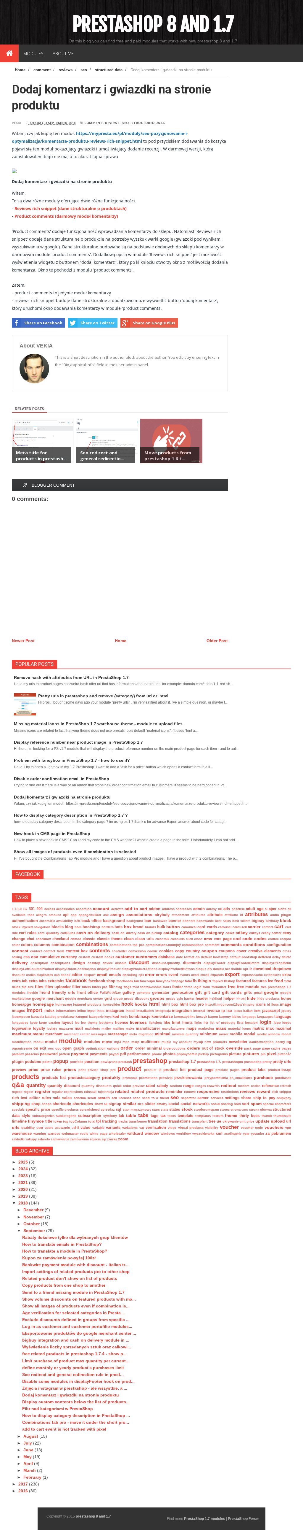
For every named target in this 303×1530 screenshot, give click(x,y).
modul (38, 1042)
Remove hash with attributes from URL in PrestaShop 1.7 (71, 677)
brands (150, 927)
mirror (223, 1034)
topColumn (78, 1121)
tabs (143, 1115)
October (32, 1223)
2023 (23, 1175)
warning (39, 1133)
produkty (111, 1077)
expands (217, 975)
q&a (18, 1084)
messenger (118, 1034)
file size (28, 987)
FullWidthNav (110, 992)
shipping (21, 1103)
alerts (282, 909)
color (16, 945)
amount (55, 915)
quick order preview (129, 1086)
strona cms (239, 1109)
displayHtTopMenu (276, 963)
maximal (283, 1028)
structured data (148, 122)
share (246, 1098)
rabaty (162, 1086)
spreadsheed (90, 1109)
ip (223, 1011)
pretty (267, 1062)
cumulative (50, 957)
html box (170, 1004)
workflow (183, 1133)
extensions (272, 975)
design (78, 963)
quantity (36, 1085)
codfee (273, 939)
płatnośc (284, 1054)
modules (92, 1042)
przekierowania (188, 1078)
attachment (180, 915)
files (39, 986)
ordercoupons (174, 1048)
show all (101, 1104)
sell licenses (121, 1098)
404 (39, 909)
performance (138, 1054)
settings (232, 1098)
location (251, 1022)
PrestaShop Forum (244, 1519)
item (257, 1010)
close (198, 939)
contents (99, 950)
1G (25, 909)
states (174, 1109)
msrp (135, 1042)
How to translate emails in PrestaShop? (62, 1244)
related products (147, 1091)
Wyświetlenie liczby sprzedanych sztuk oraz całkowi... (76, 1347)
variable (98, 1127)
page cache (271, 1048)
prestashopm (232, 1062)
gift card (212, 993)
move (107, 1042)
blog (69, 927)
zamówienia (79, 1139)
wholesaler (117, 1133)
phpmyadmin (187, 1054)
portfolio (76, 1062)
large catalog (49, 1022)
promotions (148, 1078)
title (48, 1121)
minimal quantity (185, 1034)
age (260, 909)
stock (187, 1109)
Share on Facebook (43, 323)
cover (241, 951)
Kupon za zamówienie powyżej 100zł (59, 1258)
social (173, 1104)
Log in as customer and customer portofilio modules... (77, 1326)
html (154, 1004)
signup (115, 1104)
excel (195, 975)
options (113, 1048)
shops (46, 1104)
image (285, 1004)
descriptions (60, 963)
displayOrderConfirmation (75, 969)
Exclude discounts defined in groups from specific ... (76, 1319)
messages (99, 1034)
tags (154, 1116)
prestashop (150, 1060)
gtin (180, 998)
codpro (285, 939)
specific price (37, 1109)
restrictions (230, 1091)
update (262, 1121)
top (65, 1121)
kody (124, 1016)
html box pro (192, 1004)
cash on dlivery (124, 933)
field (287, 981)
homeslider (111, 1004)
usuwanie (62, 1127)
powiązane (109, 1062)
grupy (170, 998)
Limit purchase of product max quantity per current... (75, 1360)
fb (195, 980)
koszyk (201, 1016)
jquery (286, 1010)
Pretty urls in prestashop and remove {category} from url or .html (103, 695)
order (126, 1048)
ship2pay (284, 1098)
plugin (18, 1062)
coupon (209, 950)
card (201, 927)
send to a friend (155, 1098)
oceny (280, 1042)
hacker (189, 998)
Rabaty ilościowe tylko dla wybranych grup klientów (75, 1237)
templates (203, 1116)
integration (182, 1011)
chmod (75, 939)
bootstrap (91, 927)
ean (57, 975)
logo (277, 1022)
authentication (25, 921)
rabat (150, 1086)
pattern (64, 1054)
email (102, 974)
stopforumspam (206, 1109)
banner (174, 921)
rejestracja (106, 1091)
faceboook (125, 981)
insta (100, 1010)
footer (177, 987)
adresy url (214, 909)
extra (286, 975)
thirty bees (249, 1116)
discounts (192, 963)
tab (121, 1116)
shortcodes (82, 1104)
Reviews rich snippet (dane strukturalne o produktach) (70, 208)
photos (169, 1054)
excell (204, 975)
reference (270, 1086)
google (271, 992)
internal (199, 1010)
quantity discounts (96, 1086)
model (286, 1034)
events (185, 975)
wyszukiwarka (203, 1133)
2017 (23, 1484)
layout (67, 1022)
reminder (174, 1092)
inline (81, 1010)
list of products (222, 1022)
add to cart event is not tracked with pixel (64, 1429)
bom (78, 927)
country (193, 951)
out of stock (213, 1048)
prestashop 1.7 (182, 1062)
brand (138, 927)
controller (119, 951)
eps (141, 975)
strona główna (260, 1109)
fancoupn (147, 981)
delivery (20, 962)
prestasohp (253, 1062)
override (234, 1048)
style (26, 1116)
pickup (203, 1054)
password (49, 1054)
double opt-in (241, 969)
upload (278, 1121)
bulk (161, 927)
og (288, 1042)
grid (108, 998)
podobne (33, 1062)
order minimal (148, 1048)
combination (63, 945)
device (108, 963)
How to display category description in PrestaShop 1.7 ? (71, 815)
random (176, 1086)
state (164, 1109)
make (130, 1028)
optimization (96, 1048)
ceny (287, 933)
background (114, 921)
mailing (118, 1028)
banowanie (205, 921)
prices (70, 1069)
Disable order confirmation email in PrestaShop (61, 778)
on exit (39, 1048)
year (246, 1133)
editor (77, 975)
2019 (23, 1196)
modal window (268, 1034)
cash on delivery (93, 932)
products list (54, 1078)
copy (179, 951)
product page (200, 1070)
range (188, 1086)
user (39, 1127)
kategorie (96, 1016)
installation (145, 1010)
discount (139, 962)
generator (161, 993)
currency (69, 957)
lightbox (155, 1022)
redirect (228, 1085)
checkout (60, 939)
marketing (206, 1028)
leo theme (89, 1022)
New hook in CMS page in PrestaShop (52, 833)
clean (129, 939)
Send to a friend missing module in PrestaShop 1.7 (73, 1292)
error (149, 974)
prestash (125, 1062)
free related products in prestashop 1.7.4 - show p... (74, 1353)
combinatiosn (193, 945)
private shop (98, 1070)
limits (187, 1022)
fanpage (177, 981)
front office (87, 993)
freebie (32, 992)
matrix (258, 1028)
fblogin (204, 981)
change (18, 939)
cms (208, 938)
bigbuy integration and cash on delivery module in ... (75, 1340)
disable (120, 963)
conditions (254, 944)
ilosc (275, 1004)
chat (30, 939)
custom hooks (102, 957)
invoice (213, 1011)
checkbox (43, 939)
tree (212, 1121)
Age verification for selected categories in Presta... (73, 1312)
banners (189, 921)
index (49, 1011)
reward (263, 1091)
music (166, 1042)
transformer (138, 1121)
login (265, 1022)
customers (146, 956)
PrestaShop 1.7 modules (204, 1519)
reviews (112, 122)
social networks (194, 1104)
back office (91, 921)
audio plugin (280, 915)
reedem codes (249, 1086)
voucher (229, 1127)
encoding (130, 975)
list (206, 1022)
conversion (137, 951)
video (172, 1127)
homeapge (21, 1004)
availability (64, 921)
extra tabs (37, 981)
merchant (53, 1034)
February (33, 1477)
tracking (109, 1121)
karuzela (37, 1016)
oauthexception (261, 1042)
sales (67, 1098)
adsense (238, 909)
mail (79, 1028)
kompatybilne (184, 1016)
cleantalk (162, 939)
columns (42, 945)
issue (238, 1010)
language (282, 1017)
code (247, 938)
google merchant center (84, 998)
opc (58, 1048)
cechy (265, 933)
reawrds (213, 1086)
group (118, 998)
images (18, 1011)
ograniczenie (22, 1048)
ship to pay (264, 1098)
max (270, 1028)
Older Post (217, 640)
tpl (98, 1121)
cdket (229, 933)
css (26, 957)
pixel (271, 1053)
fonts (167, 987)
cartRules (67, 933)
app (74, 915)
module (70, 1041)
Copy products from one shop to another (63, 1285)
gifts (248, 993)
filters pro (99, 987)
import (34, 1010)
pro (113, 1070)
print (82, 1070)
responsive (208, 1091)
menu (38, 1033)
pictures (251, 1053)
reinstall (90, 1091)
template (185, 1116)
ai (266, 909)
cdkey (242, 932)
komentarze (162, 1017)
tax (163, 1116)
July (28, 1443)
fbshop (229, 981)
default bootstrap (214, 957)
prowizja (166, 1078)
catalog (170, 932)
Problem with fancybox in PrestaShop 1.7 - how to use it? (72, 760)
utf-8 (75, 1127)
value (85, 1128)
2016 (23, 1490)
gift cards (232, 992)
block (285, 920)
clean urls (144, 939)
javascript (271, 1011)
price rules (51, 1070)
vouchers (274, 1127)
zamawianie (60, 1139)
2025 (23, 1162)
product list (174, 1070)
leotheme (106, 1022)
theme (231, 1115)
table (131, 1115)
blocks (57, 927)
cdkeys (254, 933)
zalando (44, 1139)
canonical (188, 927)
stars (156, 1109)
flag (119, 987)
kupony (225, 1016)
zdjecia (95, 1139)
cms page (223, 939)
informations (66, 1010)
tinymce (36, 1121)
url (288, 1121)
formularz (219, 987)
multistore (150, 1042)
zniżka (112, 1139)
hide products (268, 998)
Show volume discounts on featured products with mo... (79, 1299)
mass (221, 1028)
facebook (76, 980)
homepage (43, 1004)
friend (44, 993)
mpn (126, 1042)
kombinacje (139, 1017)
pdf (123, 1054)
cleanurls (177, 939)
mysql (198, 1042)
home (286, 998)
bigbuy (258, 921)
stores (225, 1109)
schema (80, 1098)
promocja (130, 1078)
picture (235, 1054)
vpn (288, 1127)
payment (79, 1053)
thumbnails (282, 1116)
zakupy (31, 1139)
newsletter (238, 1042)
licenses (138, 1022)
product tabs (253, 1070)
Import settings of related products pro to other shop (76, 1271)
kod (115, 1017)
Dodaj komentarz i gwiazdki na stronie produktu (62, 797)
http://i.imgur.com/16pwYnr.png (229, 1004)
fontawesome (151, 987)
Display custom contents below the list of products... (76, 1401)
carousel (224, 927)
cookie (152, 951)
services (217, 1098)
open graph (73, 1048)
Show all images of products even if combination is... (76, 1306)
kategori (81, 1016)
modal (249, 1034)
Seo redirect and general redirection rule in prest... (73, 1374)
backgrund (134, 921)
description (39, 963)
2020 (23, 1189)
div (209, 969)
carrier (254, 926)
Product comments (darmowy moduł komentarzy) (66, 216)
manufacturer (148, 1028)
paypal (114, 1054)
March (30, 1470)
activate (117, 909)
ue (219, 1121)
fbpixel (217, 981)
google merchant (47, 998)
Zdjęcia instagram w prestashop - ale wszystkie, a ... (74, 1388)
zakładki (18, 1139)
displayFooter (214, 963)
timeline (19, 1121)
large (34, 1022)
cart (278, 926)
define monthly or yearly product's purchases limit (73, 1367)
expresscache (252, 975)
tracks (123, 1121)
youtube (257, 1133)
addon (154, 909)
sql (118, 1109)
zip (103, 1139)
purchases (283, 1078)
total (91, 1121)
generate (143, 992)
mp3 (117, 1042)
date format (185, 957)
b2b (77, 921)
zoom (123, 1139)
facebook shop (101, 981)
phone (157, 1054)
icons (261, 1004)
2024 (23, 1168)
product (129, 1068)
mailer (106, 1028)
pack (248, 1048)
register (42, 1091)
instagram (115, 1011)
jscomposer (21, 1016)
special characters (277, 1104)
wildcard (135, 1133)
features (259, 981)
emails (115, 975)
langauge (249, 1016)
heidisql (215, 998)
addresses (184, 909)
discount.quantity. (166, 963)
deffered (264, 957)
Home (120, 640)
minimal (162, 1033)
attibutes (198, 915)
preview (19, 1070)
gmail (258, 992)
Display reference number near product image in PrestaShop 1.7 (78, 742)
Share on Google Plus (154, 323)
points (47, 1062)
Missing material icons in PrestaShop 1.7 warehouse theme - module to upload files (98, 723)
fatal (188, 981)
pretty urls (282, 1062)
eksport (90, 975)
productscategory (84, 1078)
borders (107, 927)
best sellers (241, 921)
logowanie (21, 1028)
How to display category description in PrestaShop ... (76, 1415)
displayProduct (109, 969)
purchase (263, 1077)
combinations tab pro (127, 945)
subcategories (43, 1116)
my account (182, 1042)
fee (270, 981)
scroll (91, 1098)
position (91, 1062)
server (203, 1098)
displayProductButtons (176, 969)
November (34, 1217)
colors (27, 945)
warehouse (22, 1133)
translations (180, 1121)
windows (168, 1133)
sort (245, 1104)
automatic (47, 921)
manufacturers (173, 1028)
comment (93, 122)
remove (190, 1091)
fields (16, 987)
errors (161, 975)
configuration (279, 945)
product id (153, 1070)
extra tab (20, 981)
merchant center (77, 1034)
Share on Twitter (97, 323)
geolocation (182, 993)
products (25, 1076)
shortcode (62, 1104)
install (130, 1010)
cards (212, 927)
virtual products (191, 1127)
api (66, 915)
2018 (23, 1203)
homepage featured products (78, 1004)
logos (286, 1022)
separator (188, 1098)
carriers (267, 927)
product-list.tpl (279, 1070)
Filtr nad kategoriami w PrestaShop (57, 1408)
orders (193, 1048)
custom (84, 957)
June (29, 1450)
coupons (227, 951)
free (232, 986)
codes (260, 938)
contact (36, 951)
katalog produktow (60, 1016)
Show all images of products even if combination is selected (75, 851)
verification (156, 1128)
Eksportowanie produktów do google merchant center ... (79, 1333)
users (49, 1127)
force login (193, 987)
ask (106, 915)
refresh (285, 1086)
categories (192, 932)
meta (133, 1034)
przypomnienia (216, 1078)
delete (286, 957)
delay (276, 957)
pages (286, 1048)
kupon (213, 1016)
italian (248, 1010)
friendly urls (63, 993)
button (173, 926)
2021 (23, 1182)
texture (217, 1116)
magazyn (66, 1028)
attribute (215, 915)
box (128, 926)
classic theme (109, 939)
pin (263, 1054)
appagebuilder (90, 915)
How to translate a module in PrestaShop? (64, 1251)
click (189, 939)
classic (89, 939)
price (33, 1069)
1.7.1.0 (17, 909)
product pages (227, 1070)
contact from (53, 951)
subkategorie (66, 1116)
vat (141, 1127)
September (34, 1230)
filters (86, 987)
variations (130, 1127)
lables (236, 1016)
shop (36, 1104)
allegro (41, 915)
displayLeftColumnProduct (33, 969)
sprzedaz (108, 1109)
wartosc (54, 1133)
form (206, 987)
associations (139, 914)
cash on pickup (150, 933)
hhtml (241, 998)
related (122, 1091)
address (168, 909)
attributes (256, 914)
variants (113, 1128)
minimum (208, 1034)
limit (176, 1022)
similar (129, 1103)
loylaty (52, 1028)
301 (32, 909)
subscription (89, 1116)
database (166, 957)
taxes (171, 1116)
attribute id (234, 915)
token (57, 1121)
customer (124, 956)
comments (231, 944)
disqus (201, 969)
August (31, 1436)
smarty (162, 1104)
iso (229, 1011)
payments (98, 1054)
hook (127, 1004)
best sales (223, 921)
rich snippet (281, 1091)
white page (98, 1133)
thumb (267, 1116)
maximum (21, 1033)
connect (20, 950)
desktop (94, 963)
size (140, 1104)
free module (248, 987)
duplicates (45, 975)
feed (278, 980)
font (136, 987)
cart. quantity (48, 933)
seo (125, 122)
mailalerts (92, 1028)
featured (243, 981)
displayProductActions (139, 969)
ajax (272, 909)
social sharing (222, 1104)
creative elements (264, 951)
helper (229, 998)
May (28, 1456)
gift (198, 992)
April (28, 1463)
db (198, 957)
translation (157, 1121)
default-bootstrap (243, 957)
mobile (236, 1034)
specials (18, 1109)
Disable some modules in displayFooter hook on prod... (78, 1381)
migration (146, 1034)
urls (16, 1127)
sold (237, 1104)
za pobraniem (278, 1133)
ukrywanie (230, 1121)
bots (119, 927)
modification (22, 1042)
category (215, 932)
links (198, 1022)
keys (108, 1016)
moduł (51, 1042)
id (268, 1004)
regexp (17, 1091)
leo (77, 1022)
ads (226, 909)
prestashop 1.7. (209, 1062)
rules (46, 1098)
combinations (92, 944)
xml (219, 1133)
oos (51, 1048)
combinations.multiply (163, 945)
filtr (112, 987)
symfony (110, 1116)
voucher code (252, 1127)
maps (191, 1028)
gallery (129, 993)
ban (147, 921)
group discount (136, 998)
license (121, 1022)
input (91, 1010)
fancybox (163, 981)
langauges (265, 1016)
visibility (211, 1127)
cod (237, 938)
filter (76, 987)
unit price (246, 1121)
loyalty (39, 1028)
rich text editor (26, 1098)
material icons (239, 1028)
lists (240, 1022)
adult (250, 909)
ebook (65, 975)
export (232, 974)
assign (117, 914)
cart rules (27, 933)
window (152, 1133)
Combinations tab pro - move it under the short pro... (75, 1422)
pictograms (219, 1054)
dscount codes (24, 975)
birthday (272, 921)
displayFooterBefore (244, 963)
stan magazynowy (137, 1109)
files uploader (58, 987)
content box (77, 951)
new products (215, 1042)
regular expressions (67, 1091)
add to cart (136, 908)
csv (34, 956)
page (257, 1048)
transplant (200, 1121)
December (34, 1209)
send (137, 1098)
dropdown (282, 969)
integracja (163, 1010)
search (104, 1098)
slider (150, 1104)
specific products (65, 1109)
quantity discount (63, 1086)
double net (221, 969)
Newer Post (23, 640)
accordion (84, 909)
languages (20, 1022)
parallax (18, 1054)
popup (60, 1061)
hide (251, 998)
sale (56, 1098)
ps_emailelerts (241, 1078)
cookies (166, 951)
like (167, 1022)
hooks (141, 1004)
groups (157, 998)
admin (199, 909)
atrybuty (162, 915)
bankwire (160, 921)
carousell (240, 927)
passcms (32, 1054)
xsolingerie (232, 1133)
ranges (200, 1086)
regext (28, 1091)
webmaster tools (75, 1133)
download (262, 969)
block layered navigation (31, 927)
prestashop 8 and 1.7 (153, 24)
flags (127, 987)
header (202, 998)
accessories (65, 909)
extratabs (56, 981)
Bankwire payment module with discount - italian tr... (75, 1264)
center (276, 933)
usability (28, 1127)
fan (136, 981)
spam (256, 1103)
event (173, 975)
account (101, 908)
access (49, 909)
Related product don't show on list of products (69, 1278)
